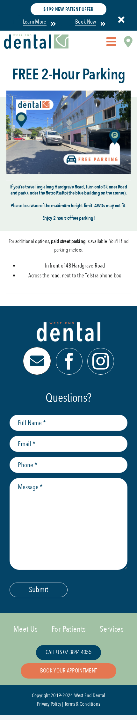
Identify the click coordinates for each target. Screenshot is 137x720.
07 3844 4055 (77, 652)
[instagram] (100, 361)
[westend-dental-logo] (36, 36)
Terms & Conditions (82, 704)
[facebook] (69, 361)
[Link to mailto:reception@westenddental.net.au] (37, 361)
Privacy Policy (49, 704)
